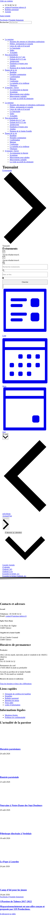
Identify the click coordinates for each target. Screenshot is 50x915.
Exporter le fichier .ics (10, 574)
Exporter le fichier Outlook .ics (14, 576)
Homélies (8, 696)
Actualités (13, 52)
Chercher (25, 282)
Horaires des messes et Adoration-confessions (27, 42)
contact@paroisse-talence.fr (16, 616)
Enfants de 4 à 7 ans (17, 57)
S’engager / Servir (12, 88)
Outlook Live (7, 572)
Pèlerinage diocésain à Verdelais (15, 833)
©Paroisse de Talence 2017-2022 (16, 901)
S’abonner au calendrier (13, 533)
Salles (12, 50)
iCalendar (6, 567)
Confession (14, 81)
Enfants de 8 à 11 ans (18, 59)
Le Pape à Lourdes (9, 861)
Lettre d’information (12, 705)
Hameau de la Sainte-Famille (21, 68)
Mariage (13, 79)
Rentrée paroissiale (9, 777)
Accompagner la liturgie (19, 90)
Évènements (7, 170)
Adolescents (14, 61)
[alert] (25, 253)
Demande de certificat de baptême (18, 694)
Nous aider (9, 703)
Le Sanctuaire (15, 48)
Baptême (13, 72)
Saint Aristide (5, 16)
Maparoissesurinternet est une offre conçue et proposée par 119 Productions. (22, 907)
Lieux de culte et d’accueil (20, 46)
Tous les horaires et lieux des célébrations (16, 684)
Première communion (18, 74)
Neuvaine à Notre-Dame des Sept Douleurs (21, 805)
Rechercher (4, 22)
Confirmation (15, 77)
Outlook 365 (7, 569)
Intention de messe (12, 700)
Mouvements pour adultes (19, 94)
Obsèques (13, 85)
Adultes (13, 66)
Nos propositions (11, 55)
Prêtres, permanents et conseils (21, 44)
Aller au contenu (6, 1)
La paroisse (9, 39)
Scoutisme (14, 92)
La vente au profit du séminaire (21, 99)
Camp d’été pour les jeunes (13, 890)
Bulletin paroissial (12, 698)
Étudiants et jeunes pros (19, 63)
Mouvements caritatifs (18, 96)
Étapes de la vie (11, 70)
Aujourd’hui (7, 516)
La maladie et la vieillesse (19, 83)
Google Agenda (8, 565)
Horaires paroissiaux (10, 749)
